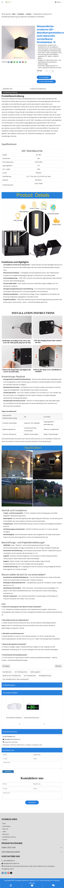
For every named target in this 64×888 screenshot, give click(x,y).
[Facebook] (3, 873)
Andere (4, 840)
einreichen (8, 771)
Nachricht (5, 834)
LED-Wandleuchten (20, 672)
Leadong (56, 880)
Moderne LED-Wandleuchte (12, 676)
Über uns (5, 829)
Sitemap (32, 883)
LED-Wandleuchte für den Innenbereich (16, 679)
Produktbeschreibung (10, 93)
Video (4, 832)
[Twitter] (11, 873)
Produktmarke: (35, 89)
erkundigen (45, 77)
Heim (4, 824)
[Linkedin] (5, 873)
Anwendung (6, 826)
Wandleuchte (7, 672)
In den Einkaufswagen (46, 81)
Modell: (5, 89)
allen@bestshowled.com (12, 739)
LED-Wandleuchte (30, 676)
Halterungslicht (35, 672)
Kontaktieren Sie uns (9, 837)
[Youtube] (8, 873)
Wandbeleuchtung (45, 676)
